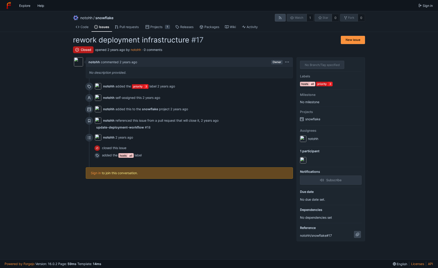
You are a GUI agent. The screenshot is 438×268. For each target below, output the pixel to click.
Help (40, 6)
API (430, 264)
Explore (24, 6)
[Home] (8, 5)
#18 (123, 127)
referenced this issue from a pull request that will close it (157, 120)
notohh (86, 18)
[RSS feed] (280, 17)
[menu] (287, 62)
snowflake (104, 18)
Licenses (417, 264)
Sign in (96, 173)
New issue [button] (353, 40)
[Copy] (357, 234)
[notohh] (303, 160)
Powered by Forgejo (19, 264)
